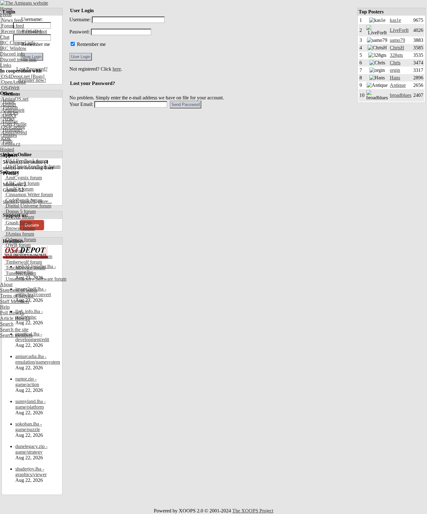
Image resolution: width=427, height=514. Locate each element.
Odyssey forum (20, 239)
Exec (5, 138)
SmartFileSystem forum (28, 256)
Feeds (6, 14)
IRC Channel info (17, 42)
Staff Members (14, 301)
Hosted (7, 149)
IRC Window (13, 48)
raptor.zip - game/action (27, 381)
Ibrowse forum (19, 228)
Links (5, 65)
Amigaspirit (12, 110)
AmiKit (8, 115)
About (6, 284)
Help (5, 307)
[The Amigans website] (24, 3)
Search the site (14, 329)
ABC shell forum (21, 183)
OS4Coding (12, 127)
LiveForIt (399, 30)
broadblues (400, 95)
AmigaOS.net (14, 99)
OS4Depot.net (15, 76)
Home (6, 9)
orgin (395, 70)
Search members (16, 335)
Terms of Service (16, 295)
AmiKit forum (18, 189)
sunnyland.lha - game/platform (30, 404)
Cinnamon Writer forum (28, 194)
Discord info (12, 54)
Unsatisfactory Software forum (35, 279)
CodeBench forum (23, 200)
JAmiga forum (19, 234)
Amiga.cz (10, 144)
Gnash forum (18, 222)
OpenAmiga (13, 82)
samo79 (397, 40)
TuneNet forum (20, 273)
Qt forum (14, 250)
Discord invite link (18, 59)
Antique (398, 85)
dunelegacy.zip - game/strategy (31, 449)
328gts (396, 55)
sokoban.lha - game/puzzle (28, 426)
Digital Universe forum (27, 205)
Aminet (8, 104)
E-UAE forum (19, 217)
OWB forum (17, 245)
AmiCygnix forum (23, 177)
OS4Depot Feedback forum (32, 166)
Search (6, 324)
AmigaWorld (13, 132)
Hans (395, 77)
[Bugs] (37, 76)
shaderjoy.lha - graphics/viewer (31, 471)
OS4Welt (9, 87)
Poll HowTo (12, 312)
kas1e (395, 20)
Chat (4, 37)
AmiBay (9, 121)
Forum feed (12, 25)
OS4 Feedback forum (26, 160)
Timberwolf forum (23, 262)
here (117, 69)
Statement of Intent (18, 290)
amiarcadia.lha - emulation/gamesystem (37, 359)
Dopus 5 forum (20, 211)
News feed (11, 20)
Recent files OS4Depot (23, 31)
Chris (395, 62)
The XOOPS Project (252, 510)
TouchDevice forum (24, 267)
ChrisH (397, 47)
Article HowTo (15, 318)
